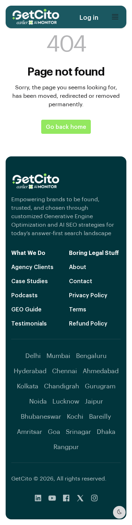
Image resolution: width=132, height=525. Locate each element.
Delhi (33, 355)
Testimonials (29, 323)
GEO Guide (26, 309)
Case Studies (29, 281)
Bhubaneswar (41, 416)
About (77, 266)
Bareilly (100, 416)
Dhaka (106, 431)
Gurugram (100, 385)
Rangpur (66, 446)
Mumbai (58, 355)
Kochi (75, 416)
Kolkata (27, 385)
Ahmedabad (101, 370)
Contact (80, 281)
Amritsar (29, 431)
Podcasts (24, 295)
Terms (77, 309)
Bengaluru (91, 355)
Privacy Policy (88, 295)
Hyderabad (30, 370)
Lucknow (65, 401)
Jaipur (94, 401)
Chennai (64, 370)
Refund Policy (88, 323)
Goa (54, 431)
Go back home (66, 126)
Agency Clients (32, 266)
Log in (89, 17)
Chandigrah (61, 385)
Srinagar (78, 431)
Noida (38, 401)
